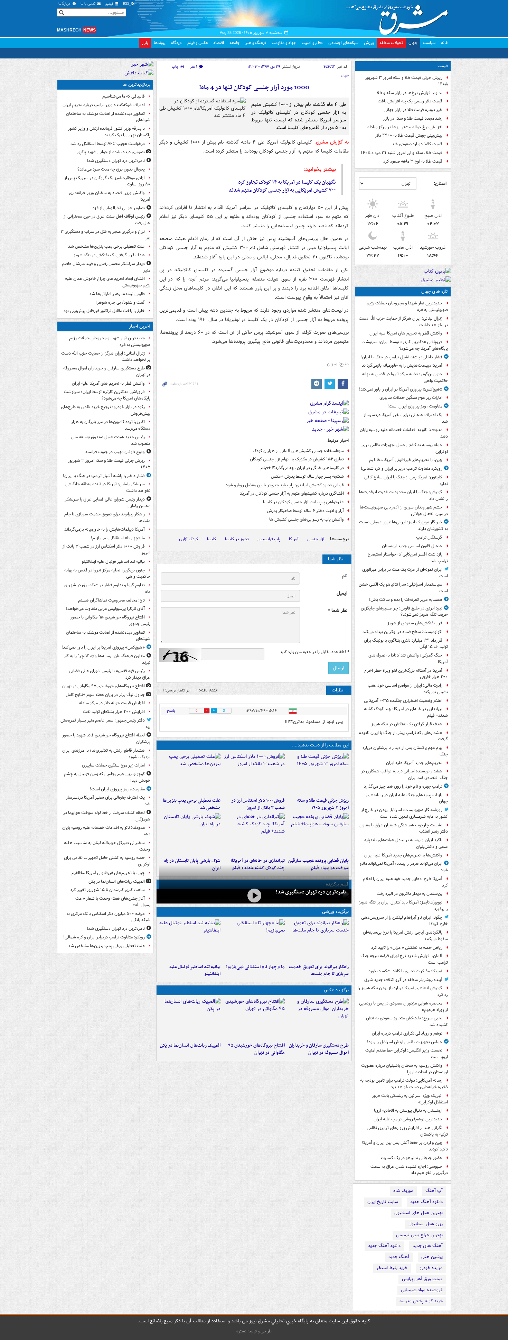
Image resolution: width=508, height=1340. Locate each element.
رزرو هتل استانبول (425, 1224)
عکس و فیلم (197, 42)
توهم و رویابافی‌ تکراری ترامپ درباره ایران (407, 1033)
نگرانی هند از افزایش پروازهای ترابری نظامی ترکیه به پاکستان (407, 1131)
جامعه (234, 42)
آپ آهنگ (434, 1190)
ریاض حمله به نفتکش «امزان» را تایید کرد (406, 947)
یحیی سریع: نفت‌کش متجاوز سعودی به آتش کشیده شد (407, 1021)
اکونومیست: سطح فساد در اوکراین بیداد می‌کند (402, 631)
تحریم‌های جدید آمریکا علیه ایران (414, 763)
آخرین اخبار (139, 326)
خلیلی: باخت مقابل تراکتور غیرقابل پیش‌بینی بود (104, 311)
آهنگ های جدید (428, 1245)
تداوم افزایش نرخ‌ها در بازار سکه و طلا (409, 93)
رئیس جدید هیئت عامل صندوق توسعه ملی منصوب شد (110, 440)
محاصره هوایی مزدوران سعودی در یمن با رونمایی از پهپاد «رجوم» (403, 1006)
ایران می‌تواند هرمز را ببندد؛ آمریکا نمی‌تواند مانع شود (404, 866)
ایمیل (342, 593)
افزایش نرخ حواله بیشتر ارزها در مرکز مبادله (404, 127)
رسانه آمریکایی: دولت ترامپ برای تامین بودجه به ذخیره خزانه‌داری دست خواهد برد (404, 1083)
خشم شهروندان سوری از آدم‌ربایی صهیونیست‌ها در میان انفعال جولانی (404, 510)
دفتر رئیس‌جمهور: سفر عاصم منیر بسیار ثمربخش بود (105, 723)
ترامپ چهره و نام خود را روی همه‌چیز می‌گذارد (403, 786)
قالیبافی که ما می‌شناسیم (123, 96)
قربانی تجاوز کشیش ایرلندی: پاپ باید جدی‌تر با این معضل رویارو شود (285, 485)
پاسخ (171, 710)
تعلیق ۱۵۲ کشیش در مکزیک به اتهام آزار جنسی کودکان (297, 459)
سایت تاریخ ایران (382, 1201)
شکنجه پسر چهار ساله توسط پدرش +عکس (307, 476)
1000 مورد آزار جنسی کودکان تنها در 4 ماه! (254, 87)
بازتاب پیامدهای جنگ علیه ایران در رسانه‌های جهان (407, 798)
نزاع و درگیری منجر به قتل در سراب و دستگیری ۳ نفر (105, 234)
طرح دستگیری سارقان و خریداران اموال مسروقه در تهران (319, 1049)
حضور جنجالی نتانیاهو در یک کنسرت (411, 1158)
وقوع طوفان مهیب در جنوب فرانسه (115, 452)
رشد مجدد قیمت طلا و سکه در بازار (412, 118)
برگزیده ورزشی (335, 911)
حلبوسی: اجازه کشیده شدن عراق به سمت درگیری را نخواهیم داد (409, 1169)
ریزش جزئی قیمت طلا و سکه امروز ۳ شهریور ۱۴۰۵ (406, 81)
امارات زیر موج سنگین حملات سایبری (410, 397)
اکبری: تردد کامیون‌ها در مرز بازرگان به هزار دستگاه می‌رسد (110, 425)
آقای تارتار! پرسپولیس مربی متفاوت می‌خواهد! (105, 608)
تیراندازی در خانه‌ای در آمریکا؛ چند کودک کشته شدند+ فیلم (406, 712)
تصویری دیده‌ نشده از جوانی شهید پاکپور (111, 152)
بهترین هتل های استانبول (418, 1213)
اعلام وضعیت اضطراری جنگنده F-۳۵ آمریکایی (403, 700)
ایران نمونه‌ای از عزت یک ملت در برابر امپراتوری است (405, 572)
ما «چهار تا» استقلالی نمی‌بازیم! (255, 967)
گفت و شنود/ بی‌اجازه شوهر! (120, 302)
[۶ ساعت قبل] (253, 834)
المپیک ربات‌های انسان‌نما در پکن (190, 1045)
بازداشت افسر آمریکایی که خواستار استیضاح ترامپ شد (408, 557)
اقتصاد (218, 42)
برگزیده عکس (336, 990)
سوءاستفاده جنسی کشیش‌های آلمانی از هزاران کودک (298, 451)
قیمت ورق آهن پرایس (422, 1279)
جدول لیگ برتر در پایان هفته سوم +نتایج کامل (105, 694)
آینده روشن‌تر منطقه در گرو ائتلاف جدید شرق (403, 979)
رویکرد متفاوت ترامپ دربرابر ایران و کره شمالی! (401, 468)
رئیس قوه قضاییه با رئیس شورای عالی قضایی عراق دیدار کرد (109, 674)
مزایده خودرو (431, 1268)
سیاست (429, 42)
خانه (444, 42)
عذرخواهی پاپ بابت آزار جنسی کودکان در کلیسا (303, 502)
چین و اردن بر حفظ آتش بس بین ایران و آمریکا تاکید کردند (405, 1146)
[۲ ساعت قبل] (253, 1018)
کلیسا (211, 539)
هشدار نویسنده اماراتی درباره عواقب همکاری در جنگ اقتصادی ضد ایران (404, 774)
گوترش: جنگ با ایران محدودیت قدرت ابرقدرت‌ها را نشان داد (403, 495)
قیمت (443, 66)
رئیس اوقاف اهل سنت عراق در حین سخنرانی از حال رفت (107, 219)
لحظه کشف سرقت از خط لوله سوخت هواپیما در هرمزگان (106, 816)
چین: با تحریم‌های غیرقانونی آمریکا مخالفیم (405, 460)
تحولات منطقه (391, 42)
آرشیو (109, 4)
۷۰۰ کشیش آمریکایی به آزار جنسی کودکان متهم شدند (282, 190)
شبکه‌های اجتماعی (343, 42)
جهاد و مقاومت (284, 42)
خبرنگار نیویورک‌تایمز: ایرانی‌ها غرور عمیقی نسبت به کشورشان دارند (403, 525)
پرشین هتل (432, 1256)
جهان (412, 42)
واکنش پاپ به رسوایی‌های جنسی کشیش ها (306, 519)
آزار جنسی (315, 539)
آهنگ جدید (398, 1256)
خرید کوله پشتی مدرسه (421, 1301)
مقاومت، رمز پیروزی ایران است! (414, 406)
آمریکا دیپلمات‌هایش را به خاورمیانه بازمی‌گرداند (402, 365)
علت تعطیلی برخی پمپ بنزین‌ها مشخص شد (191, 804)
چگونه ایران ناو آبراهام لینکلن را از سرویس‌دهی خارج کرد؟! (404, 920)
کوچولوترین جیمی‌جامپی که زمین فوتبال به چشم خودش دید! (107, 777)
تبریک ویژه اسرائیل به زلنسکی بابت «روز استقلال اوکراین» (410, 1098)
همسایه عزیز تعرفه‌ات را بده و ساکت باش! (405, 599)
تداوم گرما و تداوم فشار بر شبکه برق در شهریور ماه (107, 588)
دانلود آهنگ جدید (426, 1201)
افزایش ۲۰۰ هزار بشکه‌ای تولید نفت (114, 711)
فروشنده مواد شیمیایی (422, 1290)
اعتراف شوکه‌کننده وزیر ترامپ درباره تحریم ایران (104, 105)
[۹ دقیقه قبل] (318, 1018)
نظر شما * (337, 610)
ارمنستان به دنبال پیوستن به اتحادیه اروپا (408, 1110)
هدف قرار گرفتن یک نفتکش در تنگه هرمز (406, 724)
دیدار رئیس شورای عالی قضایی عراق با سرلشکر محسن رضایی (107, 502)
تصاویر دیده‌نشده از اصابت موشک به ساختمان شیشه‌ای (108, 116)
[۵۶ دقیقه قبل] (318, 940)
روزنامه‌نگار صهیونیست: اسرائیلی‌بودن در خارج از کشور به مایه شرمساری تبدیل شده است (404, 813)
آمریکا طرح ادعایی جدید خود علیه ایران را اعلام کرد (405, 882)
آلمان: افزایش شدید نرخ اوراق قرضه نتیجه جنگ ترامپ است (404, 959)
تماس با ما (88, 4)
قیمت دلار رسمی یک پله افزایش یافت (410, 101)
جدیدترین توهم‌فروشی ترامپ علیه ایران (408, 1119)
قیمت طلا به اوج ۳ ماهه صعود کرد (412, 161)
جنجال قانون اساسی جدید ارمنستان (412, 546)
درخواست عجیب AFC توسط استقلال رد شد (107, 143)
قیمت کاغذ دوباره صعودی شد (417, 144)
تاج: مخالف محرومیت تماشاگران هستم (111, 600)
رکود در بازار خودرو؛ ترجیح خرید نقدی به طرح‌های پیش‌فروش (105, 410)
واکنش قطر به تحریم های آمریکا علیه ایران (405, 333)
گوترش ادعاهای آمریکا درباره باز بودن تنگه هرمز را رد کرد (403, 991)
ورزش (369, 42)
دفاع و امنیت (312, 42)
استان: (440, 183)
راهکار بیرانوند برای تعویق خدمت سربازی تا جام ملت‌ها (319, 970)
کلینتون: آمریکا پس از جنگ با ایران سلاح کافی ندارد (406, 480)
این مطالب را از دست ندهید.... (320, 745)
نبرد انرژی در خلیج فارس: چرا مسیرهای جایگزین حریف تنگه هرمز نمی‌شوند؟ (404, 611)
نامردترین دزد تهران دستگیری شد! (311, 892)
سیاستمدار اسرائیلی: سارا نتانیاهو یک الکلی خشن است (403, 587)
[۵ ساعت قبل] (318, 834)
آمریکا (294, 539)
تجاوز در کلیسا (237, 539)
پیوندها (160, 42)
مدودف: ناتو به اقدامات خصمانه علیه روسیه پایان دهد (404, 433)
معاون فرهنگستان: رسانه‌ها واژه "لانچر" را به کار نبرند (107, 659)
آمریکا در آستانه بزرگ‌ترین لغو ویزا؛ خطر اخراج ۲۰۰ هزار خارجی (406, 673)
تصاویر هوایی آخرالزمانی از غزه (119, 208)
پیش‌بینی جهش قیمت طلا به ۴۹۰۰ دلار (408, 135)
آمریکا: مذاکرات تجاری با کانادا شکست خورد (405, 971)
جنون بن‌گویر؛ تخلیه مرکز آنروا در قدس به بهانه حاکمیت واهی (405, 377)
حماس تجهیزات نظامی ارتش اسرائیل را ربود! (404, 1042)
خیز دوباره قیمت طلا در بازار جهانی (413, 110)
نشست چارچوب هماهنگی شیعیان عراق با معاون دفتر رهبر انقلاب (403, 828)
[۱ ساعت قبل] (253, 774)
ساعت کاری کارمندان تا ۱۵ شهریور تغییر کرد (107, 890)
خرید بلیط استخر (391, 1268)
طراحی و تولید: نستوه (254, 1331)
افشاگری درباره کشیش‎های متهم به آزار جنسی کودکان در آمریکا (291, 493)
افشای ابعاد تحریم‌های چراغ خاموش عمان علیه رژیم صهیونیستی (107, 281)
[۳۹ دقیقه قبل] (318, 774)
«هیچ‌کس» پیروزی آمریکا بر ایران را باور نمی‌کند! (400, 389)
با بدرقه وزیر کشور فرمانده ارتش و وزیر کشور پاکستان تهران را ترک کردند (109, 131)
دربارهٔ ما (65, 4)
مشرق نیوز (399, 17)
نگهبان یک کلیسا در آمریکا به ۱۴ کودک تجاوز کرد (287, 182)
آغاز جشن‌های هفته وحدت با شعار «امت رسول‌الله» (112, 901)
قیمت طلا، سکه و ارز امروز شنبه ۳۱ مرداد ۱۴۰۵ (401, 152)
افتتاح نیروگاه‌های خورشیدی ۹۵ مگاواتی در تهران (256, 1049)
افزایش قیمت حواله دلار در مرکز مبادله (112, 703)
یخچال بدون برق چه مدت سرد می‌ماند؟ (111, 169)
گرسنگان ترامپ (429, 537)
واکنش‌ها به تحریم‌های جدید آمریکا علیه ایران (403, 855)
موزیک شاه (403, 1190)
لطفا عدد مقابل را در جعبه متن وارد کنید (314, 652)
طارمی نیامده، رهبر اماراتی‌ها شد (117, 294)
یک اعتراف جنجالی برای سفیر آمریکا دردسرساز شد (406, 418)
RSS (126, 4)
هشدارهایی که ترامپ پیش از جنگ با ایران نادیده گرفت (403, 736)
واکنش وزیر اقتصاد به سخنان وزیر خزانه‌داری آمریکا (109, 196)
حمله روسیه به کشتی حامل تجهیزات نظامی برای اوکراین (404, 448)
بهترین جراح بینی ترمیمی (419, 1235)
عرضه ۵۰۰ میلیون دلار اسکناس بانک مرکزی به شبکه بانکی (108, 917)
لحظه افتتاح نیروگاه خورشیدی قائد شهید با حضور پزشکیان (106, 738)
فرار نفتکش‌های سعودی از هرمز (414, 623)
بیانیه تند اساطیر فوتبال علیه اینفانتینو (194, 970)
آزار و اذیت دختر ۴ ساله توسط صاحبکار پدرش (305, 510)
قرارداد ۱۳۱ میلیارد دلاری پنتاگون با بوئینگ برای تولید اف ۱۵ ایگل (406, 643)
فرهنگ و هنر (255, 42)
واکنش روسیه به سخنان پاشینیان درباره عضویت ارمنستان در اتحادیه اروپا (404, 1068)
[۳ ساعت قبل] (189, 774)
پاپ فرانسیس (268, 539)
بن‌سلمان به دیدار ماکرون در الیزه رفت (409, 893)
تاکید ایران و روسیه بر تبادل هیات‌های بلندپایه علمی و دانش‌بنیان (406, 843)
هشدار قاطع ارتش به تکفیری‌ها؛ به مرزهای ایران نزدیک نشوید (106, 753)
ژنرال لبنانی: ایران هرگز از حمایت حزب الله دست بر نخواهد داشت (403, 321)
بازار (145, 42)
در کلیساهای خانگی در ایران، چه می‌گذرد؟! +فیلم (302, 468)
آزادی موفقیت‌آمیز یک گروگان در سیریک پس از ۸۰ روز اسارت (107, 181)
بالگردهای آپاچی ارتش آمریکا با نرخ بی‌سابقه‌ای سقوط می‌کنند (405, 935)
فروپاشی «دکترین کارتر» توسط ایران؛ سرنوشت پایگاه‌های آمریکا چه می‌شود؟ (404, 345)
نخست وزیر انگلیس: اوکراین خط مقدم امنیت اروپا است (406, 1053)
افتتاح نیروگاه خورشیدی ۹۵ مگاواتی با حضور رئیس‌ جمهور (110, 620)
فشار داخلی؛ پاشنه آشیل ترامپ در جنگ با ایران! (401, 357)
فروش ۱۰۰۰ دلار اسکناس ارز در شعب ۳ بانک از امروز (257, 804)
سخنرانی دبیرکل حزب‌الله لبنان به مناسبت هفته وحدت (107, 846)
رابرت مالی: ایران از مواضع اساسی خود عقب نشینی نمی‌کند (408, 688)
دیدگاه (176, 42)
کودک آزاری (188, 539)
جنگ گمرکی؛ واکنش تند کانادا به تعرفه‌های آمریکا (408, 658)
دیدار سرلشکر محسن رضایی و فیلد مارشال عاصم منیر (106, 267)
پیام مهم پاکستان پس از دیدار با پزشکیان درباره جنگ (405, 751)
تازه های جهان (434, 291)
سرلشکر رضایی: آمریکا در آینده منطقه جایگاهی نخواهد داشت (107, 487)
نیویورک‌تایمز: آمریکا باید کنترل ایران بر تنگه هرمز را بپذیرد (403, 905)
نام (344, 576)
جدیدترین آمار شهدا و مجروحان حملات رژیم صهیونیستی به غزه (407, 306)
